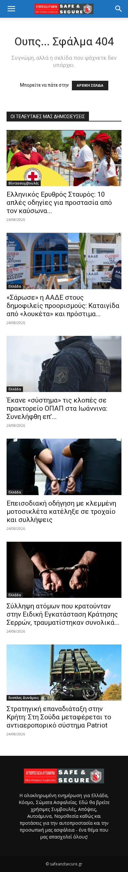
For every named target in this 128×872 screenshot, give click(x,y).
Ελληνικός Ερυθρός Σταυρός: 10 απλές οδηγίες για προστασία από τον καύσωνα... (59, 202)
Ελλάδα (15, 286)
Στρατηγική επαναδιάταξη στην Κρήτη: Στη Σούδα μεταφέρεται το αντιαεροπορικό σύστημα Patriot (59, 717)
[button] (11, 9)
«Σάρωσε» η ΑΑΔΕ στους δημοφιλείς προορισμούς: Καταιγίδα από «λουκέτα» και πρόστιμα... (63, 306)
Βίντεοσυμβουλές (24, 183)
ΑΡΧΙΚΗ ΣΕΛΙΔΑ (90, 85)
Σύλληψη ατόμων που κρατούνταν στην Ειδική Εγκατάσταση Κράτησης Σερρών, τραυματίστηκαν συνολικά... (63, 614)
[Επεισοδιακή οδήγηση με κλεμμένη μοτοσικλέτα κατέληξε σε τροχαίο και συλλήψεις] (64, 467)
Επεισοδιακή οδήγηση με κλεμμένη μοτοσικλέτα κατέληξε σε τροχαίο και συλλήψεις (61, 511)
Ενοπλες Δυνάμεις (24, 697)
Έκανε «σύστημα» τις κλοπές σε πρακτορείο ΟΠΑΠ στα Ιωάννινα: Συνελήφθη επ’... (57, 408)
